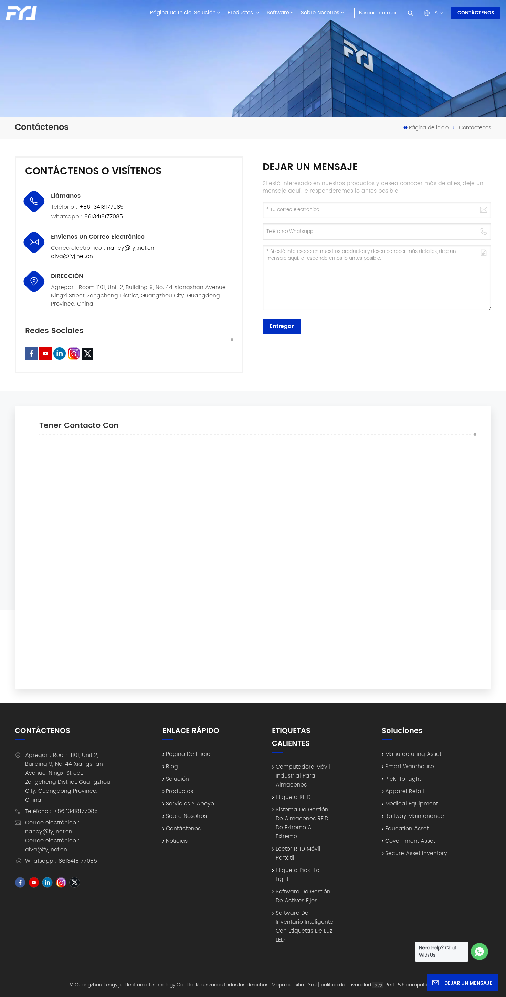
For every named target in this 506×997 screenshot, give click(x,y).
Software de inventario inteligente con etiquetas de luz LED (304, 926)
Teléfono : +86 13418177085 (61, 811)
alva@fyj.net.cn (72, 256)
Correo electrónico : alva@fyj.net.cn (52, 845)
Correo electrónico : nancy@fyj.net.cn (52, 827)
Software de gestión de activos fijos (303, 896)
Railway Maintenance (414, 816)
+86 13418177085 (101, 207)
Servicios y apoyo (190, 803)
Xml (312, 985)
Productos (241, 13)
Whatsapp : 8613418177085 (61, 860)
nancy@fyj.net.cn (130, 248)
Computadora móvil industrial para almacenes (303, 775)
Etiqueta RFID (293, 797)
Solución (204, 13)
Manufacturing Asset (413, 754)
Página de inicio (170, 13)
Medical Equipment (411, 803)
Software (278, 13)
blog (172, 766)
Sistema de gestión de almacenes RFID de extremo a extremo (302, 823)
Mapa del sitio (288, 985)
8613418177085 (103, 216)
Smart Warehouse (409, 766)
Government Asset (410, 840)
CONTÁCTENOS (475, 13)
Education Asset (407, 828)
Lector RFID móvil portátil (298, 853)
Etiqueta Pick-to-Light (299, 875)
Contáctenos (183, 828)
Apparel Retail (404, 791)
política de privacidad (346, 985)
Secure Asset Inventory (416, 853)
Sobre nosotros (320, 13)
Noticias (177, 840)
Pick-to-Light (403, 778)
